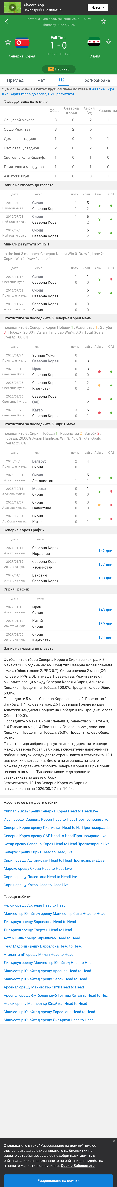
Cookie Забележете (78, 1165)
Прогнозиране (88, 819)
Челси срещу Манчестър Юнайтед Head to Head (45, 1003)
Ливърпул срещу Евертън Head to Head (38, 929)
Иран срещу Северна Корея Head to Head (40, 819)
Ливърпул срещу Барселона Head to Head (40, 921)
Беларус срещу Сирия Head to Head (34, 852)
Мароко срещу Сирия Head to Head (34, 868)
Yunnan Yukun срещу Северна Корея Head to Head (47, 811)
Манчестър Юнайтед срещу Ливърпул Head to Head (49, 1019)
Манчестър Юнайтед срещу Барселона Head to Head (49, 1011)
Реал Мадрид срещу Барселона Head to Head (43, 946)
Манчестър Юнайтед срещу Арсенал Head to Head (47, 970)
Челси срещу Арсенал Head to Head (35, 905)
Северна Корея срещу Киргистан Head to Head (43, 827)
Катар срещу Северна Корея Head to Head (40, 843)
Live (94, 811)
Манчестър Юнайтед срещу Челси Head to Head (45, 978)
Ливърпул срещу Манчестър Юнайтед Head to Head (49, 962)
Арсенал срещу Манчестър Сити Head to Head (44, 987)
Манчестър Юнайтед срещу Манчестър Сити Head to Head (54, 913)
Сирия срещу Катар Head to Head (32, 884)
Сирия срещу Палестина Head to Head (37, 876)
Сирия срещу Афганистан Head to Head (38, 860)
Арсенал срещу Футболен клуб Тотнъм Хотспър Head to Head (56, 995)
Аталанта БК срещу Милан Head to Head (38, 954)
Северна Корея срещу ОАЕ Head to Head (39, 835)
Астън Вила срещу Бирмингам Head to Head (42, 938)
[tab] (15, 80)
